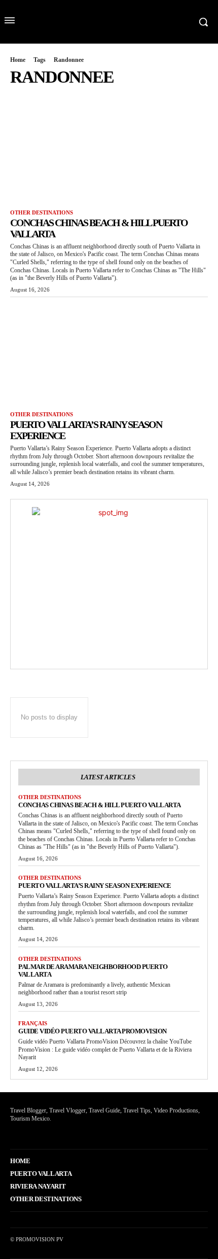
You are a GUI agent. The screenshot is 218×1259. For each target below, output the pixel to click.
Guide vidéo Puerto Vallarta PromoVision (92, 1031)
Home (17, 59)
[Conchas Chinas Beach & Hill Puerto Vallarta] (109, 149)
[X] (27, 1134)
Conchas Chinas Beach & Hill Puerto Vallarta (99, 805)
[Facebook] (11, 1134)
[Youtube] (43, 1134)
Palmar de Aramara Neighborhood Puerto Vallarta (93, 970)
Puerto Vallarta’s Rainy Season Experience (94, 885)
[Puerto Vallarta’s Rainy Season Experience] (109, 351)
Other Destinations (41, 212)
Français (32, 1023)
